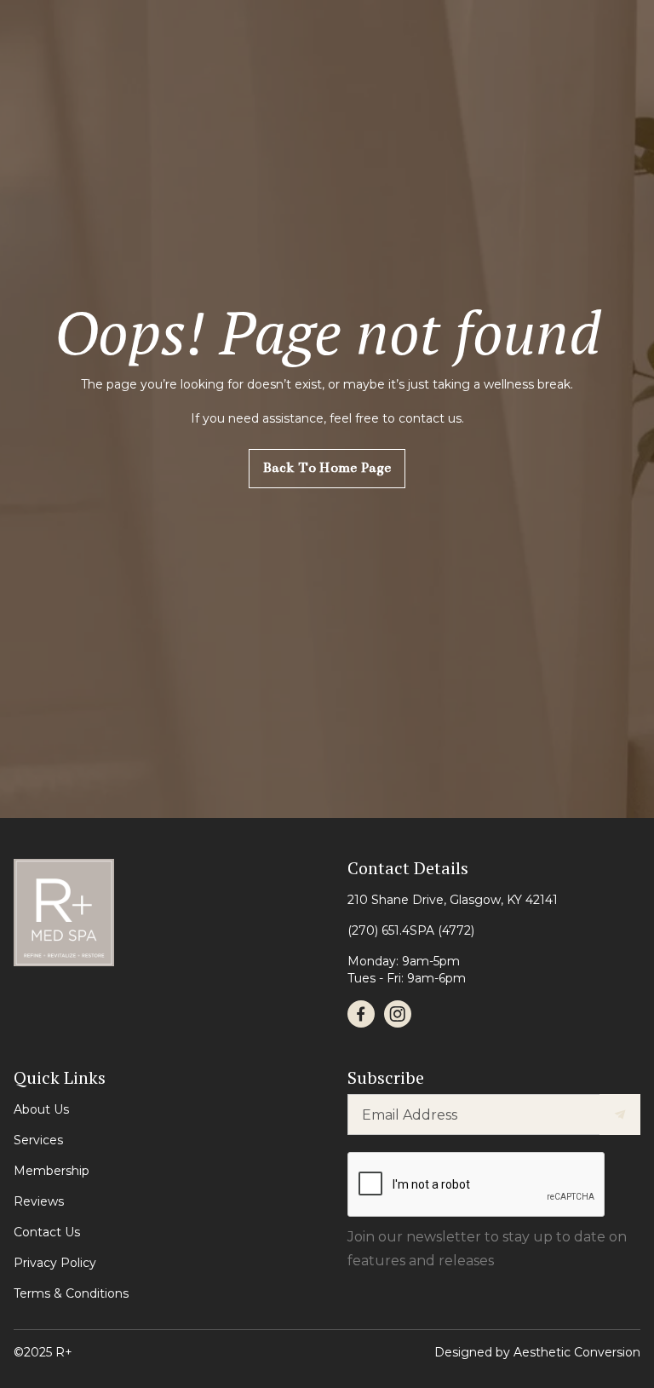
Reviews (39, 1201)
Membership (51, 1170)
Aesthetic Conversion (576, 1352)
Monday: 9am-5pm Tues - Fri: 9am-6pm (406, 969)
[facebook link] (361, 1014)
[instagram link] (397, 1014)
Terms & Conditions (71, 1293)
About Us (41, 1109)
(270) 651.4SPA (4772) (410, 930)
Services (38, 1140)
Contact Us (47, 1232)
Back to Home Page (327, 467)
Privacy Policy (55, 1262)
